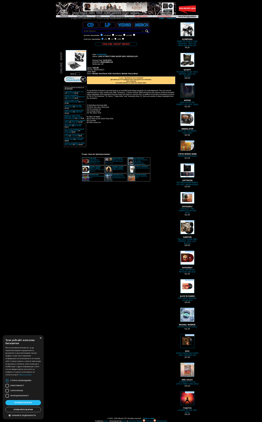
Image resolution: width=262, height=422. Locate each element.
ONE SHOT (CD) (118, 168)
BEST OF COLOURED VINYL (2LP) (187, 123)
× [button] (41, 338)
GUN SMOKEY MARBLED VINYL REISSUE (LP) (95, 161)
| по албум (118, 35)
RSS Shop (149, 421)
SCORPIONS (102, 54)
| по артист (107, 35)
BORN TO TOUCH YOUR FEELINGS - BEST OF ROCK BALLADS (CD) (187, 34)
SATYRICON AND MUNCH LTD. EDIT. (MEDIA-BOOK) (187, 175)
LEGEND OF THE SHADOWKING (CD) (119, 176)
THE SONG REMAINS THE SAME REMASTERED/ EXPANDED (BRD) (141, 161)
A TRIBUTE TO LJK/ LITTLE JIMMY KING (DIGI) (187, 374)
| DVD (119, 39)
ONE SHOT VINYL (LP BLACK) (97, 169)
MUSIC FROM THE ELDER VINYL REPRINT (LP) (187, 345)
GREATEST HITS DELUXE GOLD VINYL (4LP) (114, 161)
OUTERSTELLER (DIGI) (187, 318)
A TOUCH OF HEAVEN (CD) (97, 176)
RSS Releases (161, 421)
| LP (112, 39)
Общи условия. (25, 374)
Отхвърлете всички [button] (23, 409)
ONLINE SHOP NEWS (116, 44)
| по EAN (129, 35)
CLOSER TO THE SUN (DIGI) (187, 402)
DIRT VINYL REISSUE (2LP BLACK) (187, 290)
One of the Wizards (135, 421)
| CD (105, 39)
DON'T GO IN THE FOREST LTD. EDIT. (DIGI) (187, 95)
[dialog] (23, 377)
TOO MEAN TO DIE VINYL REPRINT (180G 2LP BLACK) (187, 65)
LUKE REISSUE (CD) (142, 167)
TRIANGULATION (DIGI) (187, 149)
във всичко (95, 35)
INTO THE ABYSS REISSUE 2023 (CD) (187, 262)
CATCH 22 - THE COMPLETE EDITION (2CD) (187, 203)
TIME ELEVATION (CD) (141, 176)
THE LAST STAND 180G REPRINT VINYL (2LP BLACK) (187, 232)
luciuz (106, 421)
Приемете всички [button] (23, 402)
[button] (23, 415)
